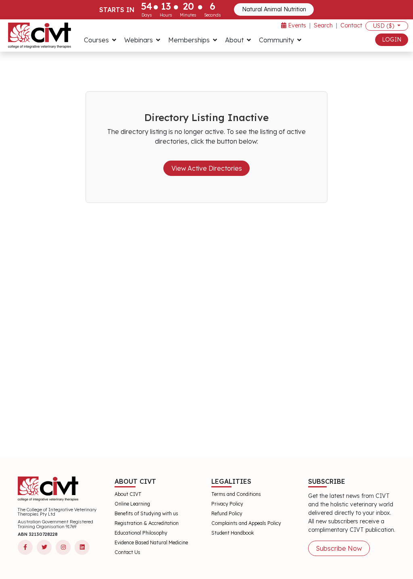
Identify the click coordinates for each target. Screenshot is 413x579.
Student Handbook (232, 533)
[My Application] (39, 35)
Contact (351, 25)
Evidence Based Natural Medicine (151, 542)
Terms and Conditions (236, 494)
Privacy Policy (227, 504)
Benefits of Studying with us (146, 513)
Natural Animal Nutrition (274, 9)
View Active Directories (206, 168)
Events (296, 25)
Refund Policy (226, 513)
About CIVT (128, 494)
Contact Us (127, 552)
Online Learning (132, 504)
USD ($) (384, 25)
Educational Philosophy (141, 533)
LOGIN (391, 39)
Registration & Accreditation (147, 523)
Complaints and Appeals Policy (246, 523)
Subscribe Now (339, 548)
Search (323, 25)
